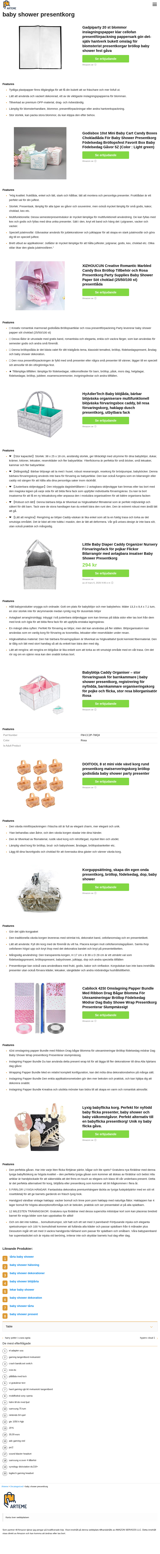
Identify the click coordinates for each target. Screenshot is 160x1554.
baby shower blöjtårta (24, 1281)
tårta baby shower (22, 1256)
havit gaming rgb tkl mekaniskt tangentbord (31, 1389)
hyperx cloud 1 (147, 1337)
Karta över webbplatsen (17, 1517)
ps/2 (11, 1447)
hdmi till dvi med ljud (19, 1402)
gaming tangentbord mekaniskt (24, 1357)
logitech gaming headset (21, 1473)
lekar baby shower (22, 1289)
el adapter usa (16, 1350)
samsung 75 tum (17, 1408)
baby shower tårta (22, 1306)
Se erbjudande (105, 58)
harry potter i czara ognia (17, 1337)
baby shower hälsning (24, 1265)
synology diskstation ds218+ (23, 1466)
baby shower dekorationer (27, 1273)
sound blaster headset (20, 1453)
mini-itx (12, 1370)
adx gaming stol (17, 1440)
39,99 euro (14, 1434)
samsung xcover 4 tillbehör (22, 1460)
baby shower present (24, 1314)
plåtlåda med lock (18, 1376)
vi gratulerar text (17, 1383)
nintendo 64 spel (17, 1415)
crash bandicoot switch (20, 1363)
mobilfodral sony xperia (20, 1395)
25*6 (11, 1428)
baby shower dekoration (26, 1297)
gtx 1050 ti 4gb (16, 1421)
